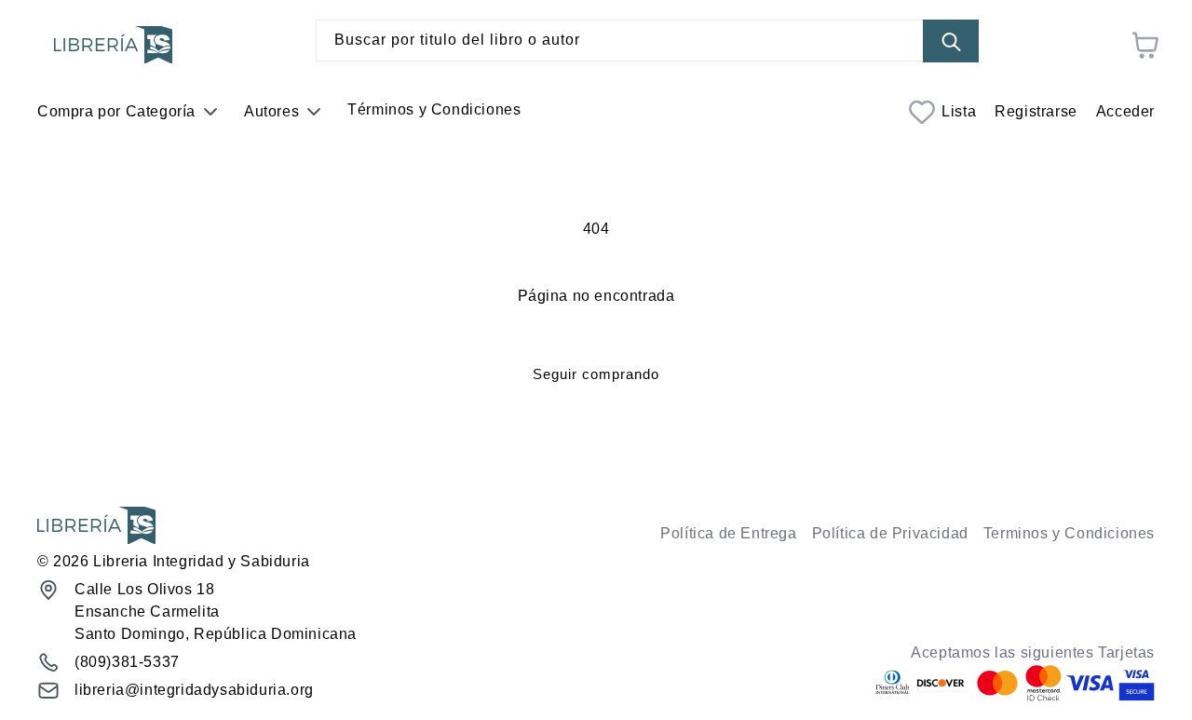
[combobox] (647, 40)
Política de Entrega (728, 533)
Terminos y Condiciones (1069, 533)
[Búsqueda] (951, 41)
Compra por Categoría (116, 111)
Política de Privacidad (890, 533)
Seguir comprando (596, 374)
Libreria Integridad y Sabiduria (201, 561)
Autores (271, 111)
